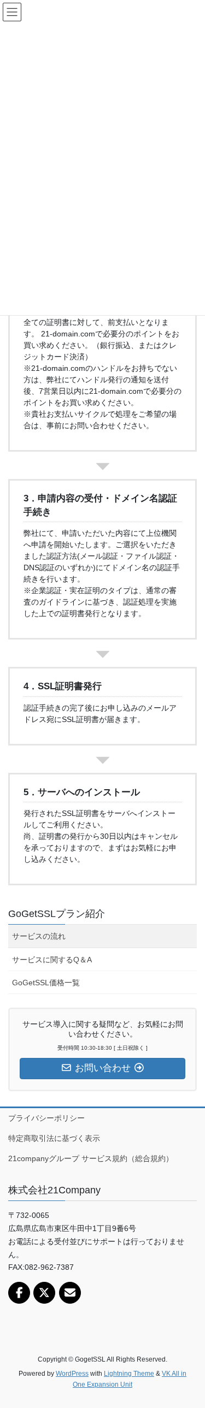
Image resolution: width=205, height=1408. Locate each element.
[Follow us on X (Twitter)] (44, 1293)
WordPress (72, 1373)
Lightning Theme (129, 1373)
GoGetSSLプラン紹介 (56, 913)
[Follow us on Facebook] (19, 1293)
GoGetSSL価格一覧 (46, 982)
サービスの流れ (39, 936)
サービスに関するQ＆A (52, 959)
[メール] (70, 1293)
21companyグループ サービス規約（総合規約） (90, 1158)
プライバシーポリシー (46, 1118)
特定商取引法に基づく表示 (54, 1138)
